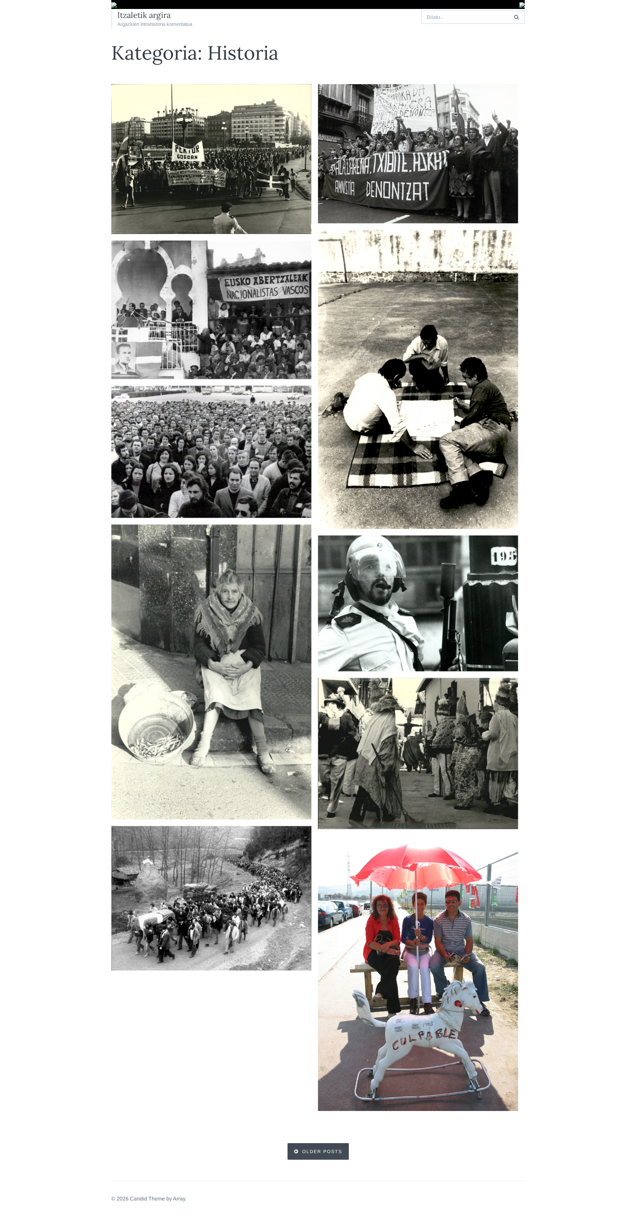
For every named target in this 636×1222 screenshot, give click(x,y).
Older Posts (322, 1151)
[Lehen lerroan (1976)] (211, 452)
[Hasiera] (114, 5)
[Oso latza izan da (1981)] (211, 898)
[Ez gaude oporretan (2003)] (418, 973)
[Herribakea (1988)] (418, 603)
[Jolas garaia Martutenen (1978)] (418, 379)
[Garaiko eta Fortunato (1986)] (211, 310)
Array (179, 1198)
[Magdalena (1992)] (211, 672)
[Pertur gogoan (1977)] (211, 159)
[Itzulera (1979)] (418, 753)
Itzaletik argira (144, 15)
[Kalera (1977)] (418, 153)
